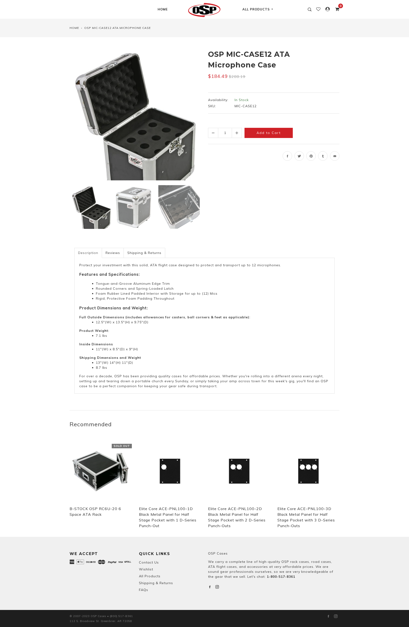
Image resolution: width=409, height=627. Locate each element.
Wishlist (146, 569)
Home (163, 9)
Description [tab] (88, 253)
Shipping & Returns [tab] (144, 253)
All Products (256, 9)
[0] (335, 9)
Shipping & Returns (156, 583)
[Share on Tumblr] (323, 156)
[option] (135, 114)
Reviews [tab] (113, 253)
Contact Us (149, 562)
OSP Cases (218, 553)
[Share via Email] (334, 156)
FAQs (143, 590)
